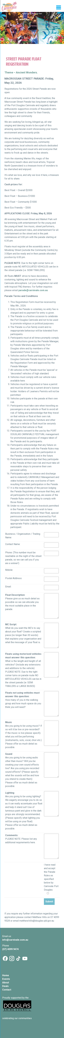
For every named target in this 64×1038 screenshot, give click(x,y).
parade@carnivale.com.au (33, 290)
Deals (5, 986)
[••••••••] (32, 32)
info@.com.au (15, 939)
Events (6, 979)
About (5, 982)
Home (5, 975)
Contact (6, 989)
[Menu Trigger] (58, 7)
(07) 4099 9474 (10, 949)
